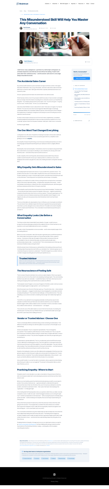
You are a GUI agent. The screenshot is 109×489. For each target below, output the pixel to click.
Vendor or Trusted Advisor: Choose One (82, 104)
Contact (92, 3)
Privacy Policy (54, 481)
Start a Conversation (81, 78)
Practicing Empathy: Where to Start (82, 107)
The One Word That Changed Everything (80, 92)
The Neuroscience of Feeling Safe (82, 101)
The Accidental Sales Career (80, 88)
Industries (54, 3)
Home (21, 11)
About (87, 3)
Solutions (47, 3)
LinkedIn (48, 445)
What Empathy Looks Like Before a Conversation (82, 99)
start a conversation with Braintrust (27, 424)
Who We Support (64, 3)
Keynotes (73, 3)
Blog (25, 11)
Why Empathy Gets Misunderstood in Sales (82, 95)
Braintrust (50, 440)
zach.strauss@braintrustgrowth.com (28, 445)
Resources (80, 3)
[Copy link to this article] (89, 121)
